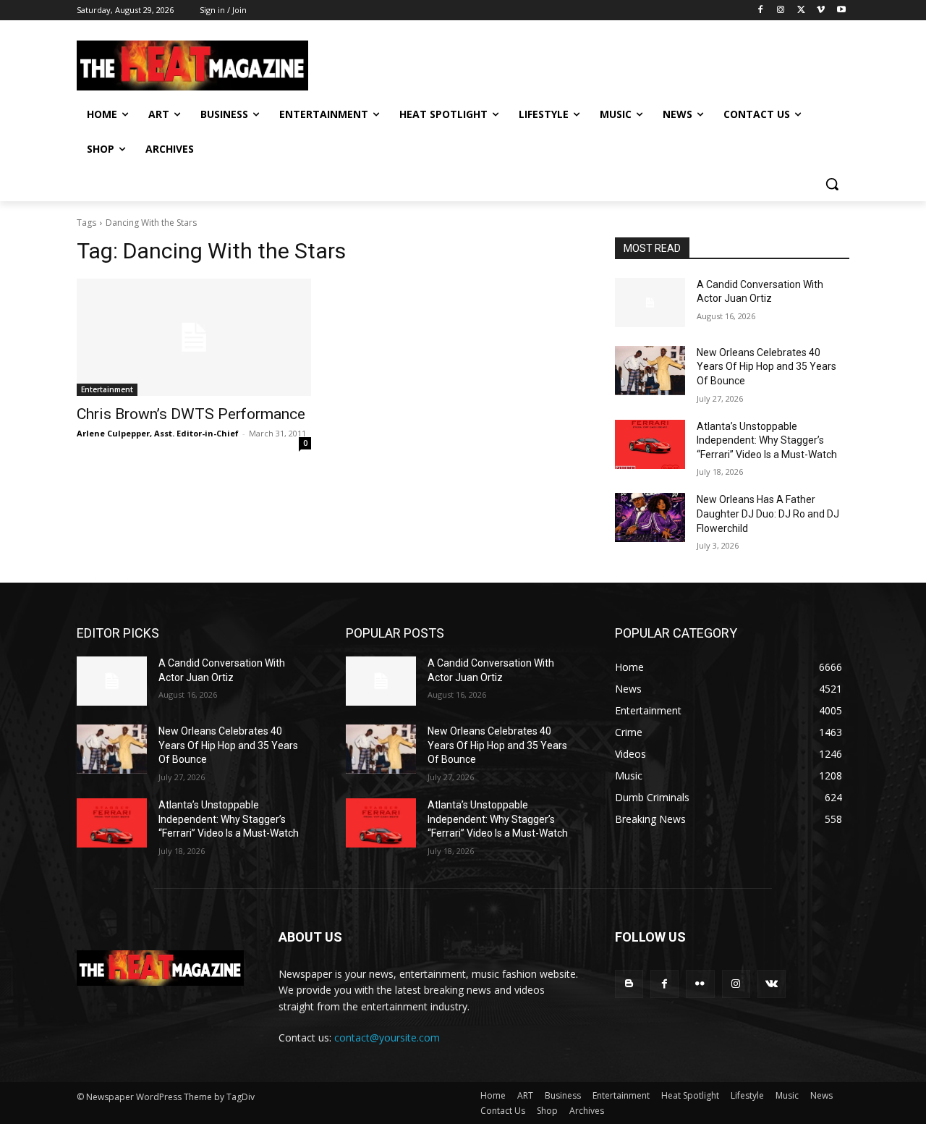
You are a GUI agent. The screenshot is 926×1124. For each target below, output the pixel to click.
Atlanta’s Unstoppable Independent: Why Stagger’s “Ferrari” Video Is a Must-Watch (767, 440)
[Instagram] (781, 10)
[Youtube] (841, 10)
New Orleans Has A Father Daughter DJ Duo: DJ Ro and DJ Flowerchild (768, 513)
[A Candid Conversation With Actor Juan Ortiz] (650, 302)
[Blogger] (629, 984)
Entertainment (107, 389)
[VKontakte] (771, 984)
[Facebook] (760, 10)
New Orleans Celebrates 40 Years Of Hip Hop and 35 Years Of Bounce (766, 366)
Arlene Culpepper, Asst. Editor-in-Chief (158, 433)
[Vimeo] (820, 10)
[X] (801, 10)
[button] (832, 183)
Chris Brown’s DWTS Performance (191, 414)
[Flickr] (700, 984)
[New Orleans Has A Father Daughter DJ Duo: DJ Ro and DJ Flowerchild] (650, 517)
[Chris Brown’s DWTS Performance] (194, 337)
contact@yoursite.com (387, 1037)
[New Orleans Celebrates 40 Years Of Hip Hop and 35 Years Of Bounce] (650, 370)
